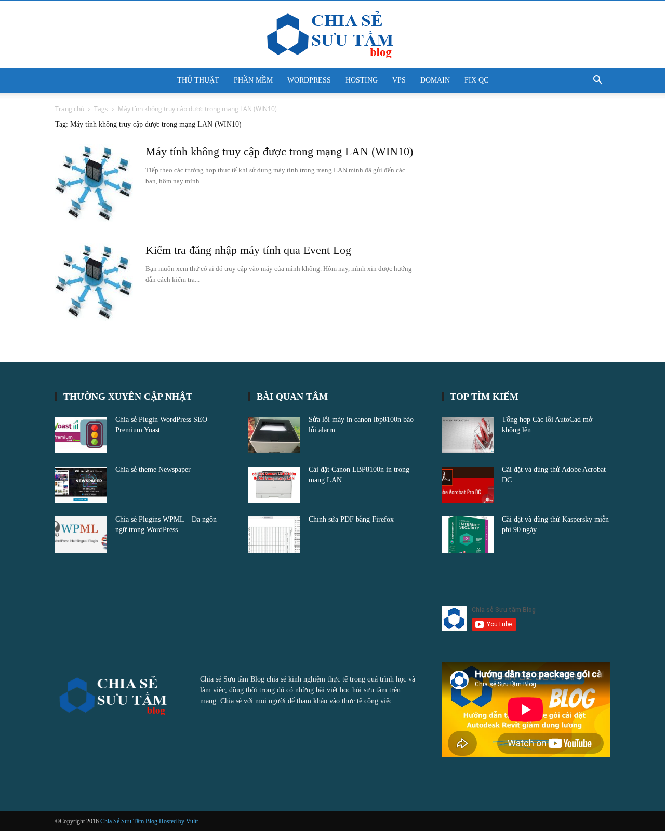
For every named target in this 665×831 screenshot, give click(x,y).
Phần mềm (253, 80)
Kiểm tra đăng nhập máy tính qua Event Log (248, 249)
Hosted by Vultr (178, 821)
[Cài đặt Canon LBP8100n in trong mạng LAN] (274, 485)
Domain (435, 80)
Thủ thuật (198, 80)
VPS (399, 80)
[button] (597, 81)
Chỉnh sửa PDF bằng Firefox (351, 519)
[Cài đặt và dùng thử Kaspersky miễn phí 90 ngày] (468, 534)
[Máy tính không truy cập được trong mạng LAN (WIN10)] (94, 183)
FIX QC (476, 80)
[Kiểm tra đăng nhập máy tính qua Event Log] (94, 282)
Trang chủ (69, 108)
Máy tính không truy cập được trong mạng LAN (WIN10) (279, 151)
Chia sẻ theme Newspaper (153, 469)
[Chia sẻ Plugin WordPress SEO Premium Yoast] (81, 435)
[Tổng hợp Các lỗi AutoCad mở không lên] (468, 435)
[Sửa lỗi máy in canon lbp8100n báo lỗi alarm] (274, 435)
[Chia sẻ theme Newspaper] (81, 485)
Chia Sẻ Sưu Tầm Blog (129, 821)
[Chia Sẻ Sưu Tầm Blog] (332, 34)
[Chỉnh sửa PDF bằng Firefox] (274, 534)
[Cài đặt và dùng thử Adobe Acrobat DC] (468, 485)
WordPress (309, 80)
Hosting (361, 80)
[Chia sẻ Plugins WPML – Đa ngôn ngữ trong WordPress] (81, 534)
